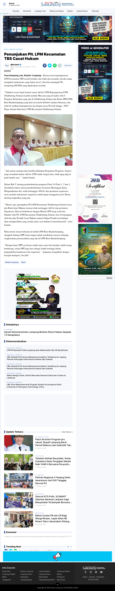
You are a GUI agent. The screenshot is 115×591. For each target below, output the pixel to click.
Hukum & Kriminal (57, 11)
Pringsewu (61, 577)
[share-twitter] (50, 65)
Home (6, 49)
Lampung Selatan (63, 571)
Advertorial (27, 11)
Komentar (67, 65)
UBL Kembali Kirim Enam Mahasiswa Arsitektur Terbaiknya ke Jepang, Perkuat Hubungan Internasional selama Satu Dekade (37, 358)
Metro (4, 577)
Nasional (16, 11)
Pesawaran (24, 577)
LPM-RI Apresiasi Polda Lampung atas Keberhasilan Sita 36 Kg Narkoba (37, 350)
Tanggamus (6, 580)
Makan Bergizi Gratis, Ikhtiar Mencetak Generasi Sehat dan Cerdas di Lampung (36, 376)
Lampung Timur (26, 574)
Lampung (40, 456)
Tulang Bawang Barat (46, 580)
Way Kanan (61, 580)
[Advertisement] (38, 411)
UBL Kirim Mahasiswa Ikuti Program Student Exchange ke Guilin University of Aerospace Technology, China (34, 385)
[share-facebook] (45, 65)
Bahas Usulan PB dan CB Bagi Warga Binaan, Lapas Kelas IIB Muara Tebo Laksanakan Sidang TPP (52, 518)
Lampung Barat (42, 437)
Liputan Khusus (82, 11)
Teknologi (95, 11)
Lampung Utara (40, 11)
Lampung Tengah (8, 574)
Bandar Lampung (11, 262)
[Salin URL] (60, 65)
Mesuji (59, 574)
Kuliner (70, 11)
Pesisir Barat (43, 577)
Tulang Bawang (26, 580)
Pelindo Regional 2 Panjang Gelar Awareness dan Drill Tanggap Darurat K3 (52, 480)
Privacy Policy (93, 579)
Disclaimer (100, 577)
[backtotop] (57, 585)
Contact (92, 577)
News (23, 262)
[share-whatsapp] (55, 65)
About (85, 577)
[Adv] (95, 74)
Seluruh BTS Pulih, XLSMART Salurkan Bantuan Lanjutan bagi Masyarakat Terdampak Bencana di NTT (54, 499)
